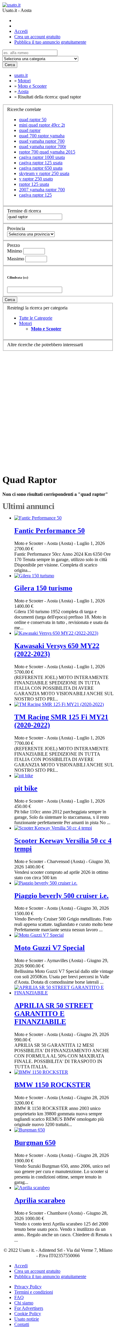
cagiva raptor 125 (35, 195)
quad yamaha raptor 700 (42, 141)
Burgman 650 (35, 1142)
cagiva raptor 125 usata (40, 162)
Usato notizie (26, 1319)
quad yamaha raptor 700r (42, 146)
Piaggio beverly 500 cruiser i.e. (61, 896)
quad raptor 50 (32, 119)
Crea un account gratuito (37, 36)
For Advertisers (28, 1308)
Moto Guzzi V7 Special (49, 948)
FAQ (19, 1297)
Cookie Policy (27, 1313)
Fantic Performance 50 (49, 530)
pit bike (25, 788)
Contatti (21, 1324)
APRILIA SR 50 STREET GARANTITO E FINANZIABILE (53, 1014)
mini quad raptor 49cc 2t (42, 124)
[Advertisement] (58, 409)
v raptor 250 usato (36, 178)
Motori (25, 323)
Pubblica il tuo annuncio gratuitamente (50, 42)
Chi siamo (23, 1302)
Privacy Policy (28, 1286)
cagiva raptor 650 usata (40, 168)
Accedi (21, 31)
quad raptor (29, 130)
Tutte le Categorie (35, 318)
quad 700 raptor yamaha (42, 135)
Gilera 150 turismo (43, 588)
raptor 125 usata (34, 184)
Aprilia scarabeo (39, 1200)
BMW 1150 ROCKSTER (52, 1085)
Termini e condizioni (33, 1292)
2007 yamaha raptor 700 (42, 189)
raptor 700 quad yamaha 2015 (47, 151)
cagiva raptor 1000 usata (42, 157)
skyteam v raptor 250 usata (44, 173)
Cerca (10, 65)
